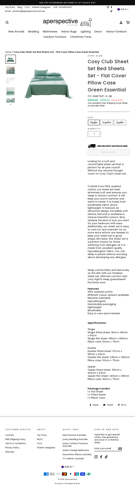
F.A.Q (27, 7)
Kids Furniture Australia (74, 435)
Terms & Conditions (15, 443)
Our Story (10, 7)
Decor (98, 31)
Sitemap (9, 451)
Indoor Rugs (69, 31)
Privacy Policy (12, 447)
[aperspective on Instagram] (96, 456)
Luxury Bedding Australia (75, 439)
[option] (67, 2)
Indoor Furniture (116, 31)
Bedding (33, 31)
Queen (120, 122)
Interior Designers (41, 7)
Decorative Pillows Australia (77, 454)
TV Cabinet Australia (73, 458)
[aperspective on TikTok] (106, 456)
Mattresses (50, 31)
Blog (20, 7)
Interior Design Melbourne (76, 450)
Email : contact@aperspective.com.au (25, 11)
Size (90, 117)
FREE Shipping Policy (15, 439)
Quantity (94, 129)
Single (94, 122)
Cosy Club (95, 56)
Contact (9, 435)
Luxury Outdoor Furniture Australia (75, 444)
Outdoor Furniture (55, 37)
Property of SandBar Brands (67, 483)
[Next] (10, 103)
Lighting (86, 31)
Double (106, 122)
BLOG (40, 439)
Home (8, 52)
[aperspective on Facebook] (101, 456)
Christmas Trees (80, 37)
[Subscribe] (120, 448)
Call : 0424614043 (62, 7)
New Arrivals (16, 31)
